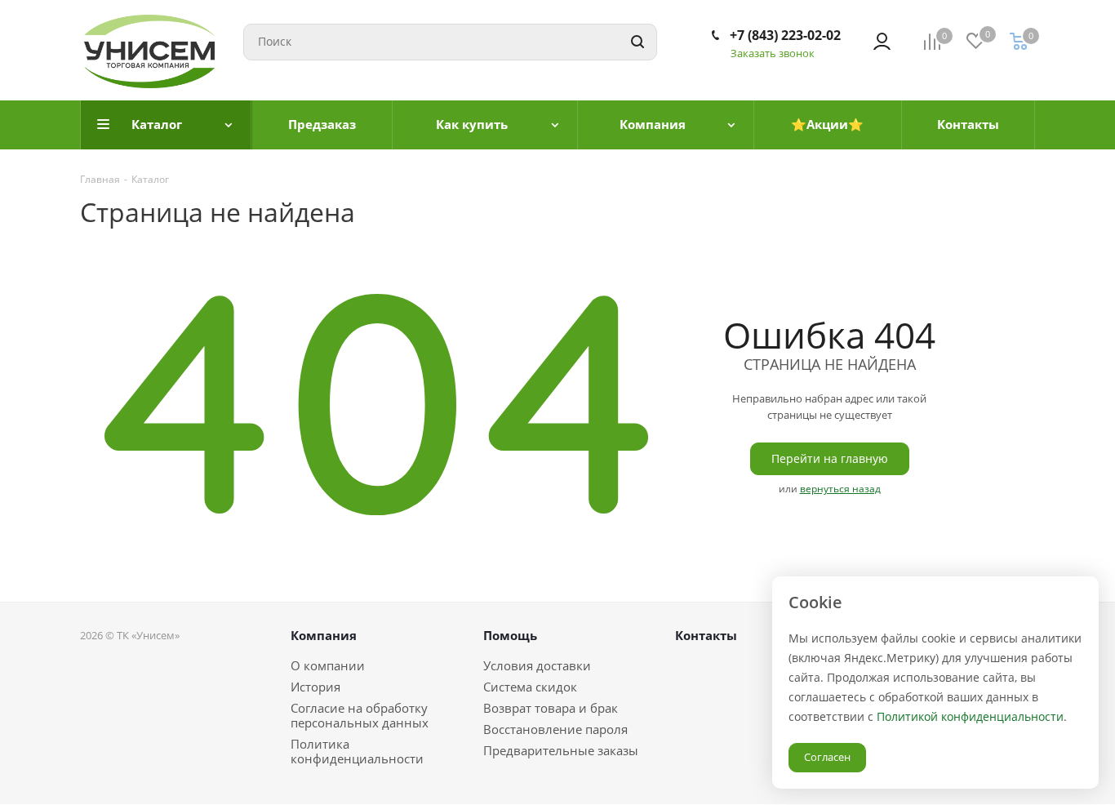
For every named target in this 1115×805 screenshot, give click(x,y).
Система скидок (530, 686)
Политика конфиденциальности (357, 751)
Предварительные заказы (560, 750)
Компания (324, 635)
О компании (328, 665)
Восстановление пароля (555, 729)
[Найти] (637, 42)
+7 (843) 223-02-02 (785, 35)
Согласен (827, 756)
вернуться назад (840, 489)
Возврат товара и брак (550, 708)
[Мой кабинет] (882, 41)
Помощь (510, 635)
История (315, 686)
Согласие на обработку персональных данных (360, 715)
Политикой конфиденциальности (970, 716)
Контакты (706, 635)
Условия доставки (537, 665)
